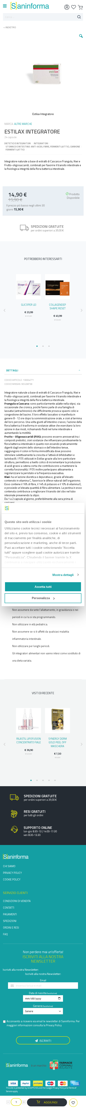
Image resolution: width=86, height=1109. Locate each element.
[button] (81, 39)
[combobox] (43, 17)
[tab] (43, 370)
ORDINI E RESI (11, 928)
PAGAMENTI (10, 914)
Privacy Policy (54, 1025)
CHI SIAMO (9, 866)
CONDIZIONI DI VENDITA (17, 901)
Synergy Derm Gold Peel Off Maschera (57, 742)
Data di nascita (37, 993)
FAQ (5, 934)
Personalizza (41, 598)
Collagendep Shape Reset (57, 306)
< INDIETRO (8, 27)
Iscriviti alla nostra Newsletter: (21, 969)
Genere (37, 1006)
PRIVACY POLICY (12, 873)
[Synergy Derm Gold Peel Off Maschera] (57, 720)
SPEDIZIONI (9, 921)
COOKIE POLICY (11, 879)
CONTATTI (8, 908)
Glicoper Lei (28, 305)
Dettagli (12, 370)
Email (43, 980)
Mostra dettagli (63, 575)
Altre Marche (23, 124)
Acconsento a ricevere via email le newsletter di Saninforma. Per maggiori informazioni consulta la (43, 1023)
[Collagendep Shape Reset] (57, 286)
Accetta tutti (43, 586)
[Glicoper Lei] (28, 286)
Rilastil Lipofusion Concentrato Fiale (28, 740)
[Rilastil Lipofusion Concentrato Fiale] (28, 720)
